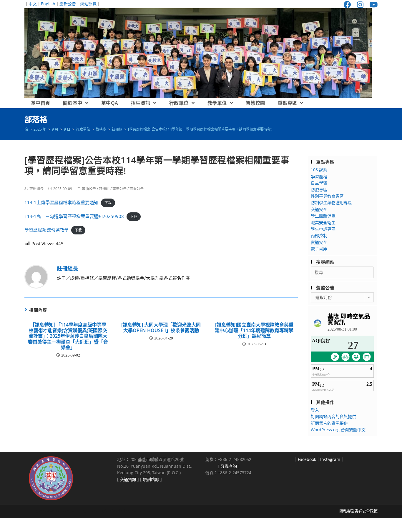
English (48, 3)
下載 (108, 202)
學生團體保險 (323, 216)
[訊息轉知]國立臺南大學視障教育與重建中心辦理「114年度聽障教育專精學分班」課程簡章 (254, 330)
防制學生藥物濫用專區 (331, 202)
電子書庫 (319, 248)
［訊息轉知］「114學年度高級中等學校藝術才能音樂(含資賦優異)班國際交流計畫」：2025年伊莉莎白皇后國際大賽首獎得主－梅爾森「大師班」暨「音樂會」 (68, 336)
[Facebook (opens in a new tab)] (347, 4)
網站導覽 (88, 3)
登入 (315, 410)
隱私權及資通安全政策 (358, 511)
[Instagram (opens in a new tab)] (360, 4)
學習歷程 (319, 176)
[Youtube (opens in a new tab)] (372, 4)
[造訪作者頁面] (36, 276)
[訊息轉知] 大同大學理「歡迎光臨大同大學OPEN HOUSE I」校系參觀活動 (161, 327)
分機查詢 (228, 466)
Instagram (330, 459)
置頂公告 (89, 188)
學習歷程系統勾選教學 (46, 230)
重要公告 (119, 188)
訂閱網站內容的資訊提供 (333, 416)
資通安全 (319, 242)
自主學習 (319, 183)
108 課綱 (319, 169)
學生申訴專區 (323, 229)
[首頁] (26, 129)
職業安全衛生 (323, 222)
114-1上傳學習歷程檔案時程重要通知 (61, 202)
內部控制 (319, 235)
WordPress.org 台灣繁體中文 (338, 429)
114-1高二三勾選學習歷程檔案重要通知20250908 (74, 216)
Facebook (307, 459)
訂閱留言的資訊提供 (329, 423)
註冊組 (104, 188)
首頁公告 (136, 188)
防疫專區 (319, 189)
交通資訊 (128, 479)
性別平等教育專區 (327, 196)
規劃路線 (151, 479)
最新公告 (67, 3)
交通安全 (319, 209)
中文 (33, 3)
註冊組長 (36, 188)
